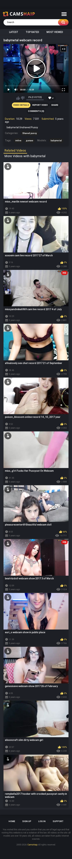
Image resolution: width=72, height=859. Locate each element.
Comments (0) (36, 111)
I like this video (18, 98)
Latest (13, 32)
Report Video (40, 105)
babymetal (56, 140)
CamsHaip (32, 844)
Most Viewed (54, 32)
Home (12, 821)
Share (54, 105)
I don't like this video (22, 98)
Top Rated (32, 32)
